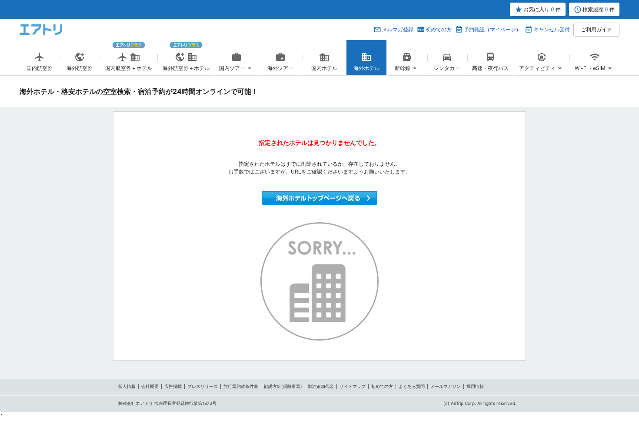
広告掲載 (173, 386)
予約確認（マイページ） (492, 29)
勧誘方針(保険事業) (283, 386)
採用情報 (475, 386)
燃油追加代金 (321, 386)
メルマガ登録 (397, 29)
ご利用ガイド (596, 29)
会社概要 (150, 386)
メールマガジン (445, 386)
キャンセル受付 (551, 29)
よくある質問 (412, 386)
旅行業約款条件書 (240, 386)
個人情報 (127, 386)
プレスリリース (202, 386)
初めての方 (439, 29)
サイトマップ (352, 386)
